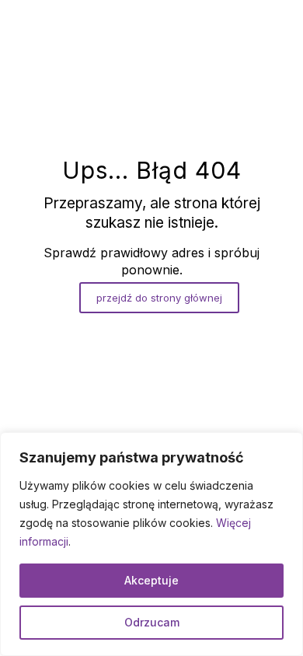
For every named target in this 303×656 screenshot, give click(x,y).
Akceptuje (151, 580)
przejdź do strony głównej (159, 297)
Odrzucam (151, 622)
